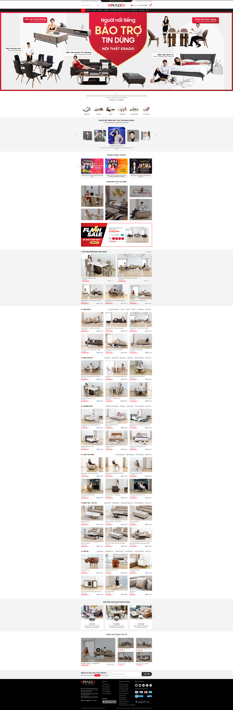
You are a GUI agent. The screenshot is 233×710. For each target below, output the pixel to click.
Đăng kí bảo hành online (124, 701)
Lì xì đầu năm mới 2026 (123, 686)
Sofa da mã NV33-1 (122, 663)
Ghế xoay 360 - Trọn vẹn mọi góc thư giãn (89, 473)
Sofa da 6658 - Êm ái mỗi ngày (136, 349)
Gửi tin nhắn (112, 280)
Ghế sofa (99, 114)
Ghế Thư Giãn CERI (139, 454)
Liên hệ (147, 10)
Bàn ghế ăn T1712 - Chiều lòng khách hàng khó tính (116, 376)
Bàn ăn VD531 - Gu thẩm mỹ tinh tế (112, 398)
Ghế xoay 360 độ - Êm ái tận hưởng (112, 494)
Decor (128, 10)
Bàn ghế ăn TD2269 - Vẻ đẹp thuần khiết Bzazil (115, 300)
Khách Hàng (141, 10)
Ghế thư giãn (114, 10)
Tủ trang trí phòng (139, 551)
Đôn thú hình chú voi (85, 570)
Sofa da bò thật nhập (106, 693)
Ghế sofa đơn (140, 309)
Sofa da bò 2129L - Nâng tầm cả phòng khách (90, 328)
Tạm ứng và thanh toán (124, 693)
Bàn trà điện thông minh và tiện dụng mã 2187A (140, 543)
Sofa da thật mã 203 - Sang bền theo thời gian (91, 349)
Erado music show (116, 155)
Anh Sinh (141, 624)
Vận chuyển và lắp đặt (123, 689)
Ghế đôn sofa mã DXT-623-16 (111, 570)
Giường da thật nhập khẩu (112, 406)
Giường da (122, 406)
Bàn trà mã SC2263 (85, 521)
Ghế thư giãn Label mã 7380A (136, 473)
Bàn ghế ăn (100, 10)
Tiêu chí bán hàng (105, 684)
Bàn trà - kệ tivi (121, 10)
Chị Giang (116, 624)
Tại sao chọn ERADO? (85, 1)
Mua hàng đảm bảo (93, 1)
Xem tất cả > (149, 251)
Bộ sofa (122, 309)
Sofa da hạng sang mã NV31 (123, 648)
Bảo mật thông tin (122, 697)
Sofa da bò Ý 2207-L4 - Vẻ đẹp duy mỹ (138, 300)
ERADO (83, 10)
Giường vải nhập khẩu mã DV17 (87, 446)
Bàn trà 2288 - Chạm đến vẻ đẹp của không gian (115, 543)
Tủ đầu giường (100, 551)
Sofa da (128, 309)
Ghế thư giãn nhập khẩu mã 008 (87, 494)
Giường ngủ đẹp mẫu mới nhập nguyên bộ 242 (90, 424)
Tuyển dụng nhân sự (106, 689)
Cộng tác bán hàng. (106, 686)
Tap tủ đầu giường (139, 406)
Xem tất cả (148, 309)
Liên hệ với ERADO (105, 688)
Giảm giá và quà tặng (123, 684)
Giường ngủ (106, 10)
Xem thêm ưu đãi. (139, 1)
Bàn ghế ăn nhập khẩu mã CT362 (89, 278)
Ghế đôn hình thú (109, 551)
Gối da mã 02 (132, 591)
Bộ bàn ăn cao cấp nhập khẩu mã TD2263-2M (90, 376)
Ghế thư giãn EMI (130, 454)
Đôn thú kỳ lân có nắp (109, 591)
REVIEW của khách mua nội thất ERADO (127, 705)
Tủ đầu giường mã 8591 (135, 570)
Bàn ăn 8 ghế (130, 357)
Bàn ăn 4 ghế (122, 357)
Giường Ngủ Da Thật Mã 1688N (142, 663)
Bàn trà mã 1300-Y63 (85, 543)
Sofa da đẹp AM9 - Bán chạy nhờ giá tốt (113, 349)
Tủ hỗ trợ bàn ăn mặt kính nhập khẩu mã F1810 (91, 591)
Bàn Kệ (110, 114)
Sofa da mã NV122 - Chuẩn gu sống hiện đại (114, 328)
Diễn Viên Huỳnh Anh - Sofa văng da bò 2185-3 (91, 300)
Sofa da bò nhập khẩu (114, 309)
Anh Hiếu (92, 624)
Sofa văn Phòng (134, 114)
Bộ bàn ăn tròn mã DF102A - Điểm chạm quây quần (140, 398)
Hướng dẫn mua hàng (123, 688)
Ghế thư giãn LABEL (120, 454)
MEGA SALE (88, 10)
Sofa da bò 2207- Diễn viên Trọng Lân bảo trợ (128, 278)
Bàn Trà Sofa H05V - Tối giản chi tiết (113, 521)
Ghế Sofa (94, 10)
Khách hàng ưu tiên (123, 699)
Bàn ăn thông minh (139, 357)
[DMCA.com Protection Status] (149, 696)
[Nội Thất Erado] (116, 5)
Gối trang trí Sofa (119, 551)
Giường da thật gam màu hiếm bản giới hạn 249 (140, 424)
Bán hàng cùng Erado (148, 1)
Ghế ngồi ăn (107, 357)
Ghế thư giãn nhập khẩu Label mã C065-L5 (114, 473)
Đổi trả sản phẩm (122, 695)
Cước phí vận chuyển (123, 703)
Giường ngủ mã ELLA (109, 446)
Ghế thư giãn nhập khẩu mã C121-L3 (137, 494)
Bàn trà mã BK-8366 (134, 521)
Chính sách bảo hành (123, 691)
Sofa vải (133, 309)
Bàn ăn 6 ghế (115, 357)
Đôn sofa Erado (128, 551)
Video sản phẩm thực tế (116, 634)
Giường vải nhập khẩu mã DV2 (111, 424)
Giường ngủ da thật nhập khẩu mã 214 (138, 446)
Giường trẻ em (130, 406)
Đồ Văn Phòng (134, 10)
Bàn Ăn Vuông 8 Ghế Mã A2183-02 (137, 376)
